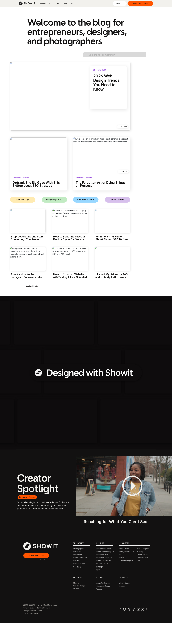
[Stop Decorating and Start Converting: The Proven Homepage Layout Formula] (28, 221)
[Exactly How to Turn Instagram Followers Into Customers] (28, 259)
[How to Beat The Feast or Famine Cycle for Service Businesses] (70, 221)
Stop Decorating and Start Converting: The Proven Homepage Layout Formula (27, 239)
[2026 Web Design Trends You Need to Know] (70, 96)
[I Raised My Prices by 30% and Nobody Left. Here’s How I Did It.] (112, 259)
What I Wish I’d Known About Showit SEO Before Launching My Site (111, 239)
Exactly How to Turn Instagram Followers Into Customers (26, 277)
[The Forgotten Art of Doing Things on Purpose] (101, 155)
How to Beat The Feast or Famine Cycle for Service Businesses (69, 239)
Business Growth (21, 178)
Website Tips (99, 70)
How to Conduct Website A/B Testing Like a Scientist (70, 276)
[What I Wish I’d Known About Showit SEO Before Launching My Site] (112, 221)
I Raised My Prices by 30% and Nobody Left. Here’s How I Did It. (111, 277)
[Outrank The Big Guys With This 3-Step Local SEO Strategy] (38, 155)
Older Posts (32, 286)
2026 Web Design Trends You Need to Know (106, 82)
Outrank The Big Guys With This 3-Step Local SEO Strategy (36, 184)
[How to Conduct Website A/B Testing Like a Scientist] (70, 259)
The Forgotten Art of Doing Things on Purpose (101, 184)
